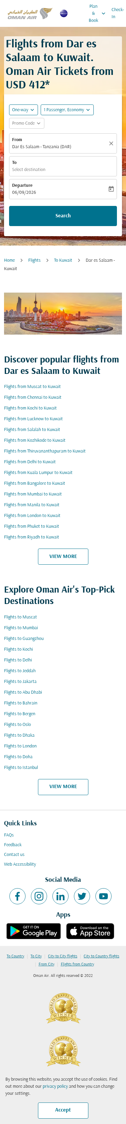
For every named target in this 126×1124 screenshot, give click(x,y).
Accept (63, 1110)
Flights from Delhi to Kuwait (30, 462)
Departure (22, 185)
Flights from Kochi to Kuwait (30, 408)
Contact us (14, 854)
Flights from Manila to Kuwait (31, 505)
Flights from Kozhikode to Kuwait (35, 440)
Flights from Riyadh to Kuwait (31, 537)
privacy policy (55, 1086)
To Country (15, 956)
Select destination (28, 169)
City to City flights (62, 956)
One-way (20, 110)
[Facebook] (17, 896)
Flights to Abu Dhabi (23, 692)
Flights (34, 260)
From (17, 139)
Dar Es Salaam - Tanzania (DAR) (41, 146)
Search (63, 216)
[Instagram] (39, 896)
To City (36, 956)
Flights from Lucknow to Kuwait (33, 419)
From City (46, 964)
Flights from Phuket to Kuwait (31, 526)
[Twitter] (82, 896)
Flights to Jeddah (20, 671)
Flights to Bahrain (20, 703)
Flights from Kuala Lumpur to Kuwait (38, 472)
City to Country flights (101, 956)
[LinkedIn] (60, 896)
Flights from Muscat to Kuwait (32, 386)
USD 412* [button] (28, 85)
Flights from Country (77, 964)
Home (9, 260)
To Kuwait (63, 260)
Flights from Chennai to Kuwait (32, 397)
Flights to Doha (18, 757)
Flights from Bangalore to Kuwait (34, 483)
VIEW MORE (63, 556)
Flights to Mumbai (21, 628)
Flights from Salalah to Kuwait (32, 429)
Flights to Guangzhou (24, 638)
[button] (67, 109)
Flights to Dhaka (19, 735)
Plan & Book (98, 13)
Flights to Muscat (20, 617)
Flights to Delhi (18, 660)
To (14, 162)
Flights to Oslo (17, 724)
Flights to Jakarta (20, 681)
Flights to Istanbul (21, 767)
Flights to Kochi (18, 649)
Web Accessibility (20, 864)
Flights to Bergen (19, 714)
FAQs (9, 835)
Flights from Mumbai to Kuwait (33, 494)
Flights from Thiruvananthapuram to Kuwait (45, 451)
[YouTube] (103, 896)
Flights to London (20, 746)
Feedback (13, 845)
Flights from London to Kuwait (32, 515)
